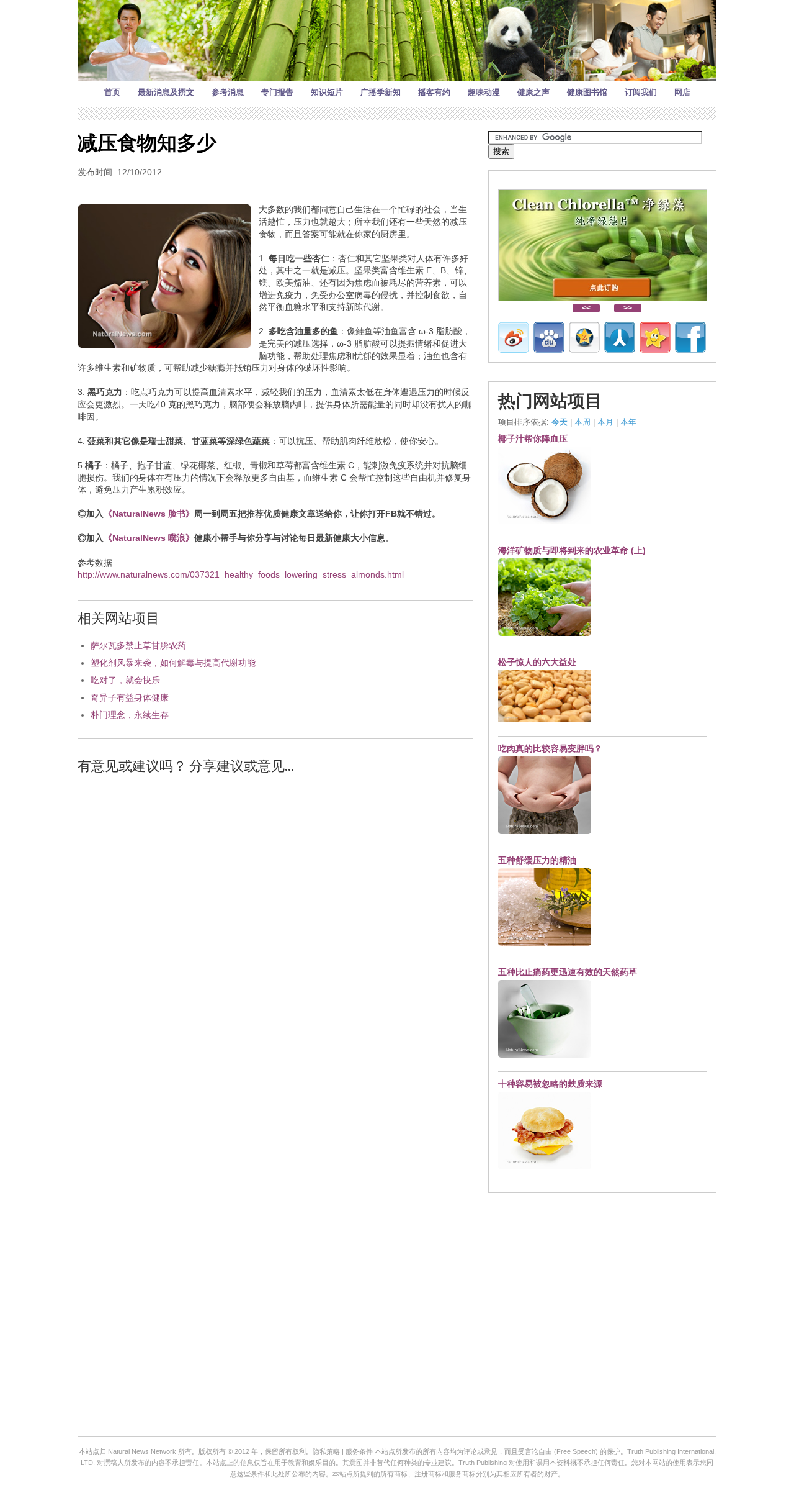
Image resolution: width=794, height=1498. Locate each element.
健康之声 (533, 92)
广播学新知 (380, 92)
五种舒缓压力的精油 (537, 860)
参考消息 (228, 92)
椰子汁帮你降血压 (533, 438)
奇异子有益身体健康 (130, 697)
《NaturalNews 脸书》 (149, 514)
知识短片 (327, 92)
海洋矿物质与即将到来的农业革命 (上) (572, 550)
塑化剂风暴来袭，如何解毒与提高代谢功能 (173, 663)
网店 (682, 92)
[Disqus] (275, 943)
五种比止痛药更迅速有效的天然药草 (567, 972)
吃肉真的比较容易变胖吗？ (550, 748)
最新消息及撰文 (166, 92)
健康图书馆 (587, 92)
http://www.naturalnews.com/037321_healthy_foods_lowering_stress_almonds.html (241, 574)
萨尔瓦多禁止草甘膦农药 (138, 645)
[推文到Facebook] (690, 337)
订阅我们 (641, 92)
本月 (605, 422)
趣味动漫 (484, 92)
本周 (582, 422)
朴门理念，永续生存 (130, 715)
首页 (112, 92)
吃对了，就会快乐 (125, 680)
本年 (628, 422)
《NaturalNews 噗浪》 (149, 538)
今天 (559, 422)
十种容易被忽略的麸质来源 (550, 1084)
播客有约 (434, 92)
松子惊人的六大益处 (537, 662)
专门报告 (277, 92)
